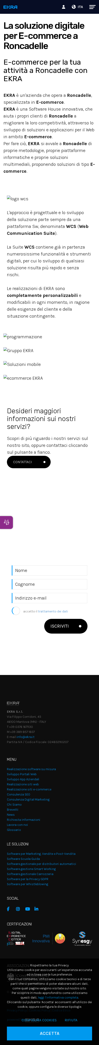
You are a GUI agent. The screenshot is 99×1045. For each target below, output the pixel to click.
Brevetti (12, 810)
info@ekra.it (26, 737)
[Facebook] (10, 909)
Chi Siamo (14, 805)
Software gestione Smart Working (31, 869)
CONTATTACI (22, 462)
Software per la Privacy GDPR (27, 879)
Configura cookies (39, 1020)
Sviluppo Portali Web (22, 774)
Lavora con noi (17, 825)
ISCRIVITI (59, 626)
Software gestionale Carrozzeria (30, 874)
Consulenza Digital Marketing (28, 799)
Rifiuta (71, 1020)
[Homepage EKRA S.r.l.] (10, 7)
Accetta (49, 1033)
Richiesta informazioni (23, 820)
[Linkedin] (38, 909)
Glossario (14, 830)
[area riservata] (64, 7)
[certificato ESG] (78, 938)
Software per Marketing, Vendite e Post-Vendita (41, 854)
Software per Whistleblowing (27, 884)
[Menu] (90, 7)
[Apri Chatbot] (6, 522)
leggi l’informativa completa (58, 997)
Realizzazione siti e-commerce (29, 789)
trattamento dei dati (53, 611)
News (11, 815)
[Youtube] (28, 909)
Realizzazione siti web (23, 784)
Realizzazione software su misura (31, 769)
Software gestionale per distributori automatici (41, 864)
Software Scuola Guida (23, 859)
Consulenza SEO (18, 794)
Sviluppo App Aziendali (23, 779)
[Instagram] (19, 909)
